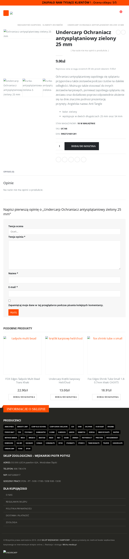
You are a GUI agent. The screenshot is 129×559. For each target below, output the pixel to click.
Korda (92, 432)
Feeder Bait (9, 432)
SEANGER (29, 443)
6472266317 (14, 475)
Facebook (58, 159)
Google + (77, 159)
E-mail (13, 287)
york (20, 449)
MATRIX (116, 432)
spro (60, 443)
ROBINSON (9, 443)
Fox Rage (28, 432)
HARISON (61, 432)
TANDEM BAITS (93, 443)
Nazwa (13, 273)
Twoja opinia (16, 236)
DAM (80, 427)
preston (99, 438)
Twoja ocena (15, 226)
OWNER (75, 438)
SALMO (19, 443)
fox (19, 432)
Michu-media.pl (70, 544)
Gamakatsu (41, 432)
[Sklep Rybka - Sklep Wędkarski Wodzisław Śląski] (18, 13)
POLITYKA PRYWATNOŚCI (19, 508)
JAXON (71, 432)
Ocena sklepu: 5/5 (105, 2)
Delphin (88, 427)
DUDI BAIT (100, 427)
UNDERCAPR (117, 443)
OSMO (66, 438)
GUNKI (52, 432)
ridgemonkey (112, 438)
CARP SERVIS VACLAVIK (59, 427)
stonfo (81, 443)
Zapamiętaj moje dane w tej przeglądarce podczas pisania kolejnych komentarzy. (55, 305)
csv (72, 427)
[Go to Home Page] (4, 25)
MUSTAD (42, 438)
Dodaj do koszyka (83, 146)
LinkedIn (71, 159)
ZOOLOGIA (11, 522)
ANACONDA (9, 427)
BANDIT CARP (22, 427)
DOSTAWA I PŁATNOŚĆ (17, 515)
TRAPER (106, 443)
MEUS (23, 438)
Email (83, 159)
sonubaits (50, 443)
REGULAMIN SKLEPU (16, 501)
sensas (39, 443)
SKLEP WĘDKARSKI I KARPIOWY (56, 540)
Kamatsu (81, 432)
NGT (58, 438)
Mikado (32, 438)
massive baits (104, 432)
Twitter (64, 159)
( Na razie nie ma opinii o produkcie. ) (90, 50)
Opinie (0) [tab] (8, 171)
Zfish (28, 449)
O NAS (9, 494)
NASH (51, 438)
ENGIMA (111, 427)
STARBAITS (70, 443)
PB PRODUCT (87, 438)
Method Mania (11, 438)
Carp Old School (38, 427)
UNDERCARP (9, 449)
